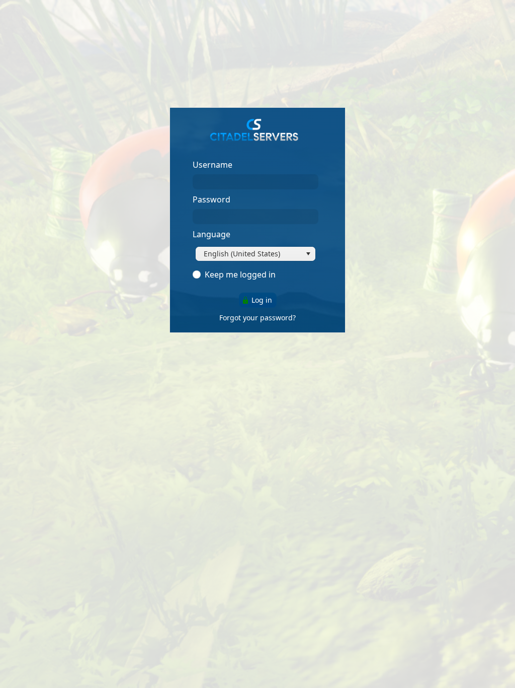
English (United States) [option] (242, 253)
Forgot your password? (257, 317)
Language (211, 234)
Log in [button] (261, 300)
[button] (308, 254)
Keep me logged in (240, 274)
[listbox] (255, 254)
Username (212, 164)
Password (211, 199)
